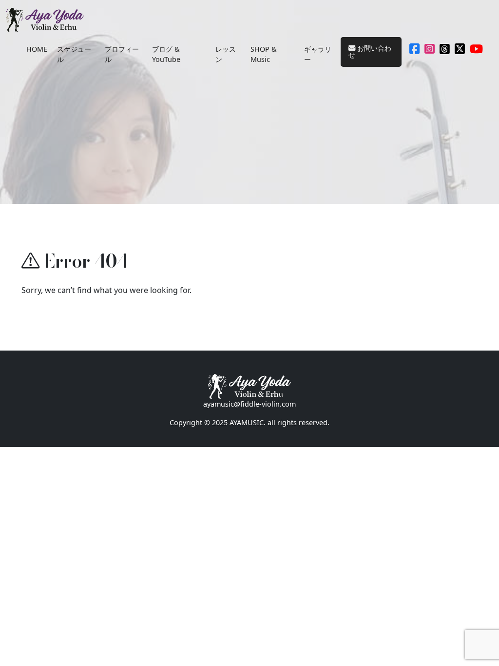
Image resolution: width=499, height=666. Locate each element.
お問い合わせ (369, 51)
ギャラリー (317, 54)
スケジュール (74, 54)
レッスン (225, 54)
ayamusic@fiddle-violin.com (249, 404)
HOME (36, 49)
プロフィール (122, 54)
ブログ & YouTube (166, 54)
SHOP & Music (263, 54)
